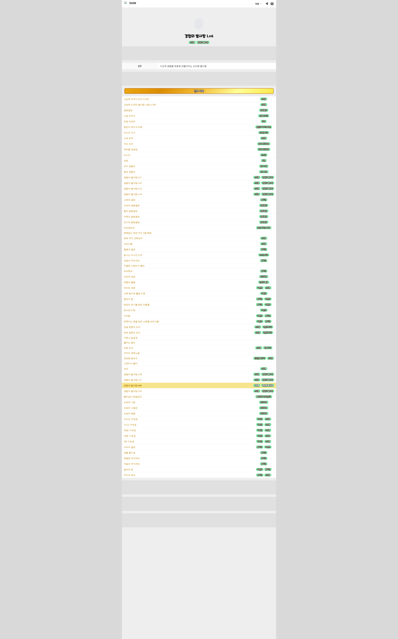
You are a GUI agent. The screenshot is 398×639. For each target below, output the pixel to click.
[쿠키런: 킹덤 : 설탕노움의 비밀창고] (131, 3)
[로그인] (267, 3)
